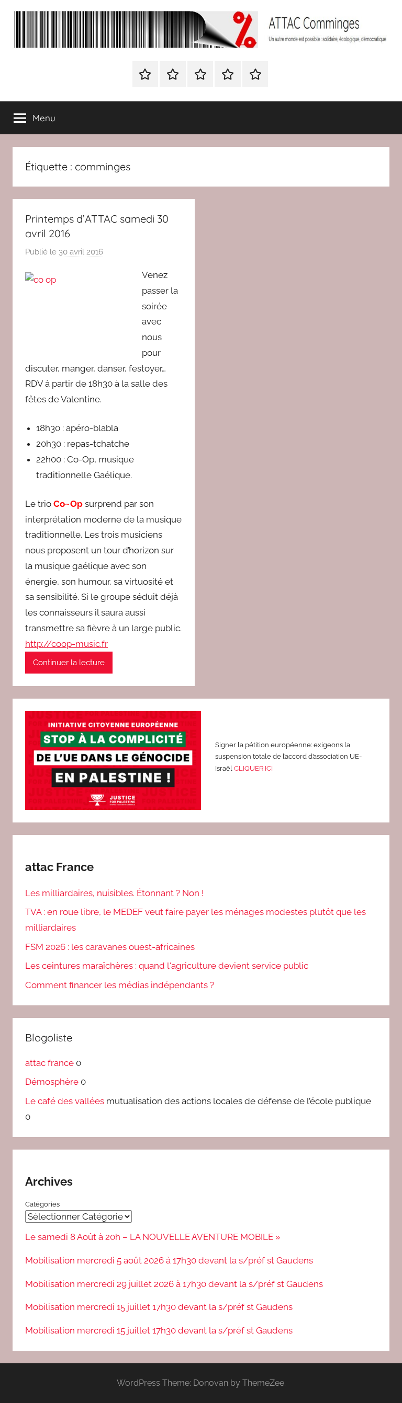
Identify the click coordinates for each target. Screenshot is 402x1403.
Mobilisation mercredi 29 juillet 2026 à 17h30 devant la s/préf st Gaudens (174, 1284)
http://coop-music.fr (66, 644)
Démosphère (52, 1081)
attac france (49, 1063)
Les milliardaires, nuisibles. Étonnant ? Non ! (114, 893)
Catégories (42, 1204)
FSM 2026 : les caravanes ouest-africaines (110, 947)
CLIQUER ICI (253, 768)
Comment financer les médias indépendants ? (119, 985)
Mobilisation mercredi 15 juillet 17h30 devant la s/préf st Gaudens (159, 1307)
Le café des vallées (64, 1101)
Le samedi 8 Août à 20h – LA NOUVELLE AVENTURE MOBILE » (153, 1237)
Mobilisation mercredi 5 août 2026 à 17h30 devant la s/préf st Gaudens (169, 1260)
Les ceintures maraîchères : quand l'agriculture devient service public (166, 965)
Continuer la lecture (69, 662)
